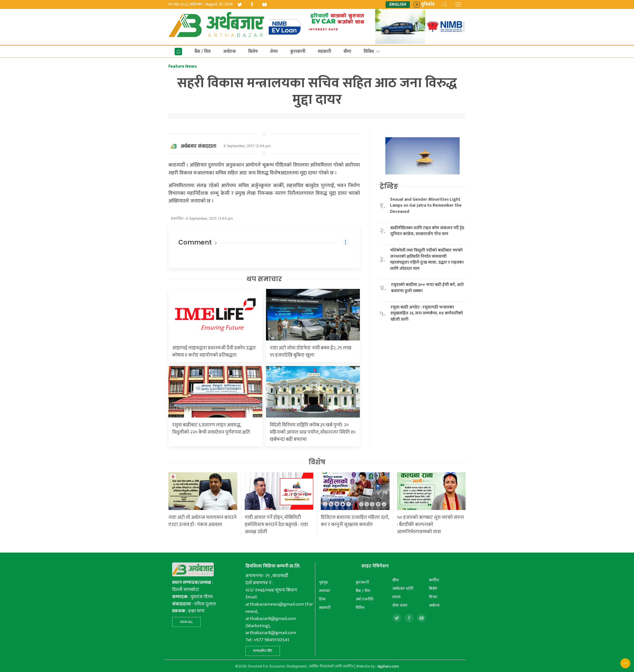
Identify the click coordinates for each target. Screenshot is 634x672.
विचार (433, 597)
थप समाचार (264, 279)
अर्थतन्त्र (229, 51)
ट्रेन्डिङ (389, 186)
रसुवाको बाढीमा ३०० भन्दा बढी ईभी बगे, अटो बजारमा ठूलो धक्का (427, 288)
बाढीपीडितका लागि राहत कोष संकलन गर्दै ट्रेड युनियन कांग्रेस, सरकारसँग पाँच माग (427, 231)
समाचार (324, 591)
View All (186, 622)
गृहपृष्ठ (323, 582)
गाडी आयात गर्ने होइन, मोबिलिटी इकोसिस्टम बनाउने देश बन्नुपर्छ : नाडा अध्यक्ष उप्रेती (276, 524)
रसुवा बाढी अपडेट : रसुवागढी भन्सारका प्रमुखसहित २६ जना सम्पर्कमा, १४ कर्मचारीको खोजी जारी (427, 313)
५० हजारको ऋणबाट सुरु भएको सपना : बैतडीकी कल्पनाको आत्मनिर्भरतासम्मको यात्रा (430, 524)
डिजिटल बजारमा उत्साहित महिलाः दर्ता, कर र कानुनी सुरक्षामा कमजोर (355, 521)
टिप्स (322, 599)
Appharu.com (388, 666)
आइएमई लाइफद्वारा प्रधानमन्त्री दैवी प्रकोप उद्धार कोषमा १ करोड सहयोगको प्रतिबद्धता (214, 351)
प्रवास (396, 597)
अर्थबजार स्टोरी (402, 588)
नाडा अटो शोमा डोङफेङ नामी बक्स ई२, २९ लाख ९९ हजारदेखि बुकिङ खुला (310, 351)
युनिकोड (428, 4)
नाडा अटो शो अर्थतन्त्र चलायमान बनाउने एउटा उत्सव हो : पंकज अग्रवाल (202, 521)
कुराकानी (297, 51)
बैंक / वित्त (202, 51)
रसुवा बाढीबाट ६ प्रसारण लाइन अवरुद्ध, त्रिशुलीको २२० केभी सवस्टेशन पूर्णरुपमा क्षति (211, 428)
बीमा (347, 51)
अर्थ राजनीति (364, 599)
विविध (369, 51)
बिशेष (253, 51)
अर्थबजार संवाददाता (198, 146)
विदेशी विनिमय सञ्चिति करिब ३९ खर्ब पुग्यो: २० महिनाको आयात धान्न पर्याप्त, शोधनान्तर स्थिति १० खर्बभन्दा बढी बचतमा (313, 432)
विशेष (317, 462)
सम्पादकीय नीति (262, 651)
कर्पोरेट (434, 580)
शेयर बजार (400, 605)
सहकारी (324, 51)
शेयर (274, 51)
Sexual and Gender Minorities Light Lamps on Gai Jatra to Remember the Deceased (426, 205)
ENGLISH (397, 4)
